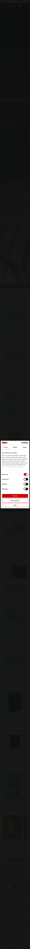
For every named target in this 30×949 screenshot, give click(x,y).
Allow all (15, 496)
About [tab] (24, 447)
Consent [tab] (5, 447)
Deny (15, 505)
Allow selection (15, 500)
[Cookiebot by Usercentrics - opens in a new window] (21, 443)
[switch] (26, 479)
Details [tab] (15, 447)
